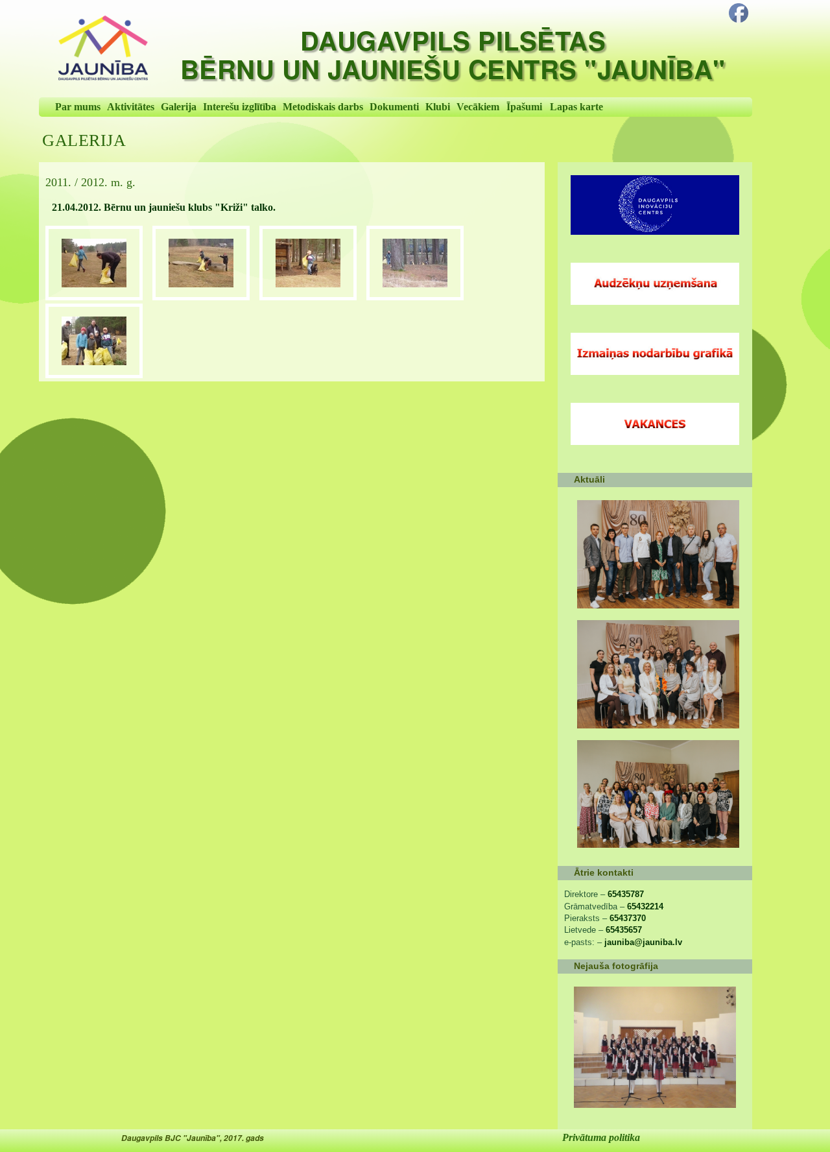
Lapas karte (576, 106)
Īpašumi (524, 106)
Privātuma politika (601, 1137)
